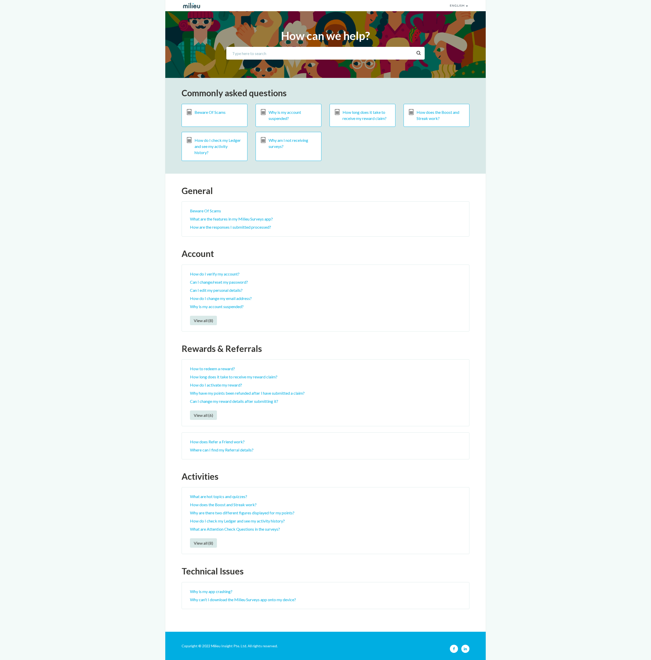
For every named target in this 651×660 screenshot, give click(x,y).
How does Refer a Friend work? (217, 441)
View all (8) (203, 320)
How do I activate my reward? (216, 384)
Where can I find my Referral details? (222, 449)
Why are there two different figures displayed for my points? (242, 512)
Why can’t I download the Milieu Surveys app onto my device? (243, 599)
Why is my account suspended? (285, 115)
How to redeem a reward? (212, 368)
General (197, 190)
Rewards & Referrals (222, 348)
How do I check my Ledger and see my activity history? (218, 146)
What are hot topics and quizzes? (218, 496)
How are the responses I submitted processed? (230, 227)
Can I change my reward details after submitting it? (234, 401)
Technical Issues (213, 571)
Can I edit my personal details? (216, 290)
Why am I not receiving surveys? (288, 143)
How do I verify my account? (215, 273)
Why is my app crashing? (211, 591)
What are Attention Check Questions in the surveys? (235, 529)
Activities (200, 476)
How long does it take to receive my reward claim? (365, 115)
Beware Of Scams (210, 112)
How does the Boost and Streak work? (438, 115)
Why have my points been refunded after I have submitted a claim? (247, 393)
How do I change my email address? (221, 298)
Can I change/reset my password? (219, 282)
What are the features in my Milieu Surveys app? (231, 218)
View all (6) (203, 415)
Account (198, 253)
